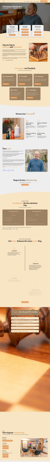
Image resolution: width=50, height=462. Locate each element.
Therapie (28, 1)
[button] (28, 1)
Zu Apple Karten (5, 456)
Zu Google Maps (5, 454)
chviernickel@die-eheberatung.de (7, 440)
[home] (3, 1)
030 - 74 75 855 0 (5, 446)
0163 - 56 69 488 (5, 448)
